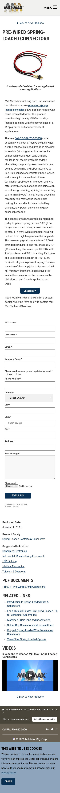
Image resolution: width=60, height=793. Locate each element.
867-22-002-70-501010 (28, 138)
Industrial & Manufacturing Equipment (23, 556)
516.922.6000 (19, 729)
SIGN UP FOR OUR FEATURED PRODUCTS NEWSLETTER (30, 710)
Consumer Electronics (14, 551)
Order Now (30, 290)
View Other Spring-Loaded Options (26, 639)
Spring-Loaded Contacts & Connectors (23, 539)
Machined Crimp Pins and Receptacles (28, 620)
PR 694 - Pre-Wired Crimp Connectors (23, 586)
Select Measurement (44, 719)
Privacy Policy (8, 772)
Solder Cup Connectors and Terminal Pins (30, 625)
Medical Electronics (13, 566)
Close (8, 781)
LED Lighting (9, 561)
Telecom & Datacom (13, 571)
